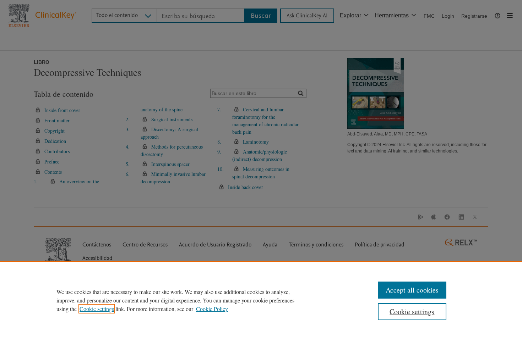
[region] (261, 300)
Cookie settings (97, 308)
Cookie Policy (212, 308)
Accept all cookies (412, 290)
